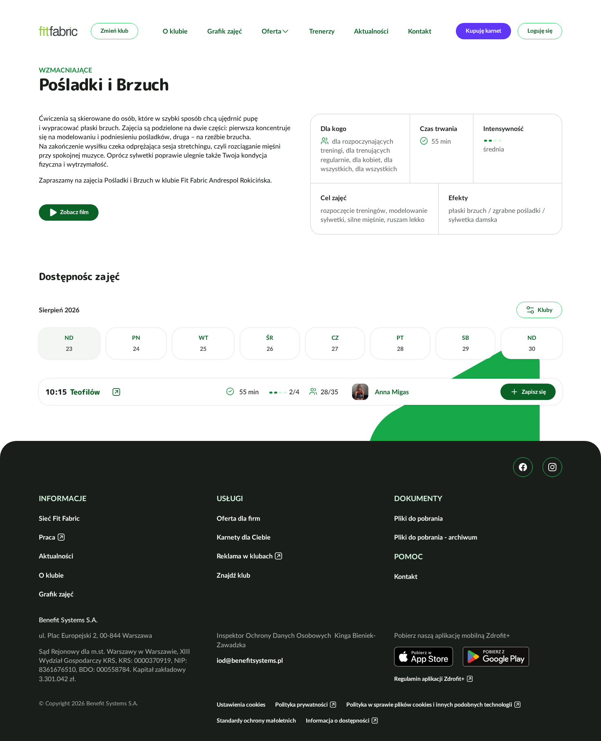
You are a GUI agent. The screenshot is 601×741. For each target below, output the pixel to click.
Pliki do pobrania (418, 518)
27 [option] (335, 343)
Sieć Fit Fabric (59, 518)
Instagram (552, 467)
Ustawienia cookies (241, 704)
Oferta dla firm (238, 518)
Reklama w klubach (245, 556)
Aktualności (371, 31)
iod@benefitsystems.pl (250, 660)
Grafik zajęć (224, 31)
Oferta (271, 31)
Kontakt (419, 31)
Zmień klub (114, 30)
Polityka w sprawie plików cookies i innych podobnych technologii (429, 704)
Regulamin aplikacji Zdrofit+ (429, 678)
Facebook (523, 467)
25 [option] (203, 343)
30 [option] (531, 343)
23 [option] (69, 343)
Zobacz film (74, 212)
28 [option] (400, 343)
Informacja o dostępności (338, 720)
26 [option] (269, 343)
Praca (47, 537)
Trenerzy (321, 31)
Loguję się (539, 30)
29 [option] (465, 343)
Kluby (545, 310)
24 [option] (136, 343)
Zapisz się (534, 392)
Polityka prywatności (301, 704)
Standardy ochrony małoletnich (256, 720)
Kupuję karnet (483, 30)
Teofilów (85, 392)
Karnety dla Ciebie (244, 537)
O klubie (175, 31)
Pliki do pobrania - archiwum (435, 537)
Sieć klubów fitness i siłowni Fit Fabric (58, 31)
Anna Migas (392, 391)
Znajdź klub (233, 575)
